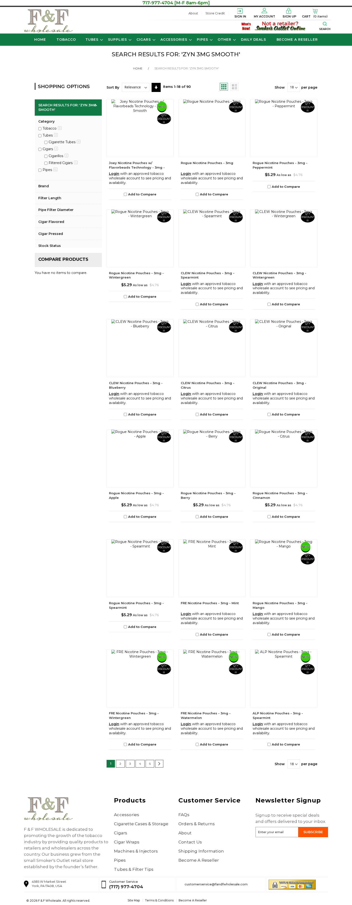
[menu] (176, 40)
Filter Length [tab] (49, 198)
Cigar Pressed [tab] (50, 234)
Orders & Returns (196, 823)
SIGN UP (289, 16)
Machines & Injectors (136, 851)
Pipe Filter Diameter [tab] (56, 210)
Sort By (113, 87)
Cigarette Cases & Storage (141, 823)
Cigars (50, 149)
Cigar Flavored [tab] (51, 222)
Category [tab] (46, 121)
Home (141, 68)
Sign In (240, 16)
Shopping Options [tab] (64, 86)
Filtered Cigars (63, 163)
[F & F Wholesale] (48, 20)
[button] (140, 194)
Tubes (50, 135)
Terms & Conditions (159, 900)
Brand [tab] (43, 186)
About (193, 13)
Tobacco (52, 128)
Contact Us (190, 842)
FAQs (183, 814)
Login (114, 173)
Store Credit (215, 13)
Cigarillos (58, 156)
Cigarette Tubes (64, 142)
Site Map (134, 900)
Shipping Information (201, 851)
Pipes (50, 170)
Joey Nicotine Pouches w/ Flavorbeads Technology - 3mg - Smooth (137, 167)
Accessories (126, 814)
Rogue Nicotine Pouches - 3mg (207, 163)
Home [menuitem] (40, 39)
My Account (264, 16)
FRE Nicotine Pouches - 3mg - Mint (210, 603)
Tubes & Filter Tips (133, 869)
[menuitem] (66, 40)
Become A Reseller (198, 860)
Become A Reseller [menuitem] (297, 39)
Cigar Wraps (126, 842)
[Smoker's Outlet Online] (280, 26)
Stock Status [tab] (49, 246)
